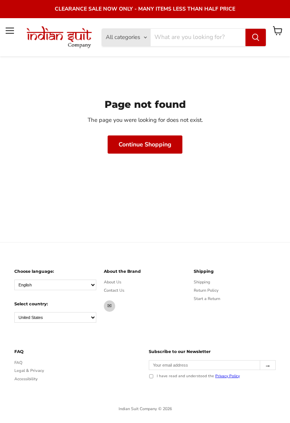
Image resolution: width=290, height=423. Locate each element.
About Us (112, 282)
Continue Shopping (145, 144)
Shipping (202, 282)
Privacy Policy (227, 376)
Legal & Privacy (29, 370)
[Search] (255, 37)
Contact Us (114, 290)
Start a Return (207, 299)
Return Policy (206, 290)
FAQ (18, 362)
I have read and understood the (198, 376)
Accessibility (26, 379)
